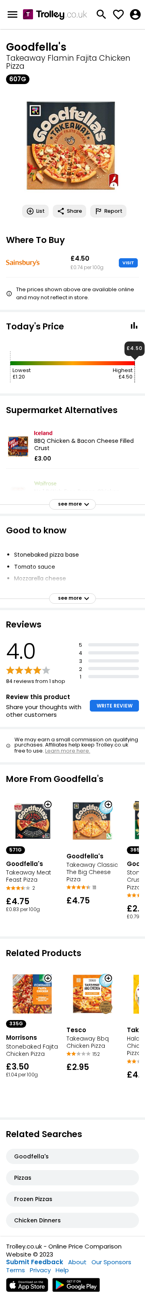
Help (62, 1270)
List (40, 211)
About (77, 1262)
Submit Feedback (34, 1262)
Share (74, 211)
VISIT (128, 262)
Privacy (40, 1270)
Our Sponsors (111, 1262)
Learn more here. (67, 751)
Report (113, 211)
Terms (15, 1270)
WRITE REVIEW (115, 705)
